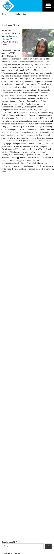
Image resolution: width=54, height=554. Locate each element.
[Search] (48, 546)
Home (4, 14)
